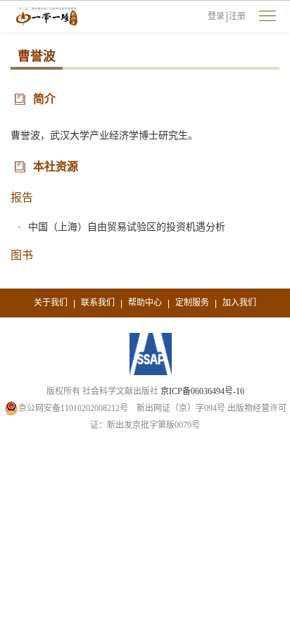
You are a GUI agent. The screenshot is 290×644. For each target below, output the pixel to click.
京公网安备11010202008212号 (73, 408)
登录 (216, 16)
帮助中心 (145, 303)
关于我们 (51, 303)
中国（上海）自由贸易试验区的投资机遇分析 (126, 226)
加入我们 (239, 303)
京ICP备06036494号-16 (202, 391)
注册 (237, 16)
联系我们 (98, 303)
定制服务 (192, 303)
